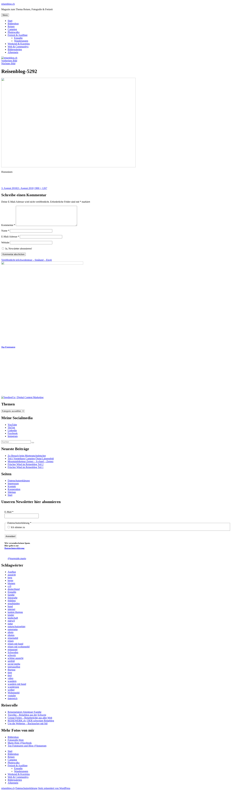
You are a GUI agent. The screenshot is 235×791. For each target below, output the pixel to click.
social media (14, 664)
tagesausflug (14, 666)
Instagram (13, 436)
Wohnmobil (14, 692)
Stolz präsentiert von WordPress (54, 788)
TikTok (11, 427)
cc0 (9, 586)
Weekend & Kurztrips (19, 43)
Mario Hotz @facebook (20, 742)
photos (11, 635)
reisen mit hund (15, 643)
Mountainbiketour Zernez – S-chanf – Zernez (30, 461)
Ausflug (12, 571)
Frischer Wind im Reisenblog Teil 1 (25, 467)
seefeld (11, 661)
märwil (11, 620)
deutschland (14, 589)
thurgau (11, 669)
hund (10, 606)
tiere (10, 672)
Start (10, 20)
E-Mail (8, 512)
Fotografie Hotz (16, 740)
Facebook (13, 433)
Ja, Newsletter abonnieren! (18, 248)
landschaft (13, 618)
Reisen (11, 26)
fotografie (12, 597)
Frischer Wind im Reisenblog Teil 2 (25, 464)
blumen (11, 583)
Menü (5, 15)
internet (11, 609)
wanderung (13, 687)
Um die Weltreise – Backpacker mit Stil (27, 723)
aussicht (12, 574)
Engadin (18, 38)
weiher (11, 689)
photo (10, 632)
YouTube (12, 424)
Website (5, 242)
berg (10, 577)
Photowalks (14, 32)
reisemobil (13, 638)
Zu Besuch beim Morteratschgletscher (27, 455)
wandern (12, 681)
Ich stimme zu (17, 527)
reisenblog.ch (8, 4)
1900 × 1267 (40, 188)
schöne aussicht (15, 658)
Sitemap (12, 492)
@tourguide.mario (17, 558)
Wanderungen (21, 40)
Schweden (13, 652)
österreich (12, 698)
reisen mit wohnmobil (19, 646)
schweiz (12, 655)
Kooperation (14, 489)
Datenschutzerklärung (19, 480)
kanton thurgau (15, 612)
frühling (12, 600)
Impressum (13, 483)
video (10, 678)
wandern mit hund (17, 684)
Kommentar (8, 225)
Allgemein (13, 52)
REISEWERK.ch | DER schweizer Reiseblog (31, 720)
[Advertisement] (97, 373)
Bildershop (13, 23)
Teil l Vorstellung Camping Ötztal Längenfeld (31, 458)
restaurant (12, 649)
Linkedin (12, 430)
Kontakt (12, 486)
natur (10, 623)
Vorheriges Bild (9, 60)
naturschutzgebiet (16, 626)
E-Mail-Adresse (10, 236)
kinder (11, 615)
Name (5, 230)
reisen (11, 641)
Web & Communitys (18, 46)
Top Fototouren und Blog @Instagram (27, 745)
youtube (12, 695)
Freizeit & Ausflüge (17, 35)
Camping (12, 29)
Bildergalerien (15, 49)
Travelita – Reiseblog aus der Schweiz (27, 714)
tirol (10, 675)
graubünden (14, 603)
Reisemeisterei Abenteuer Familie (24, 712)
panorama (13, 629)
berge (10, 580)
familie (11, 594)
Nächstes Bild (8, 63)
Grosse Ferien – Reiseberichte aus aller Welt (30, 717)
